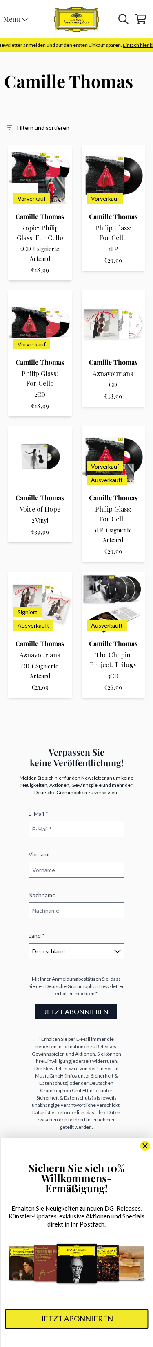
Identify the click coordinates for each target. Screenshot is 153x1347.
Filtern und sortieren (43, 127)
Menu (11, 19)
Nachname (42, 894)
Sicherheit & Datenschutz (64, 1098)
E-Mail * (38, 813)
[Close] (145, 1146)
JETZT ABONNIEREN (76, 1011)
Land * (37, 935)
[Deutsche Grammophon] (77, 19)
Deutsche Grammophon (71, 986)
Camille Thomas (40, 216)
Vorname (40, 854)
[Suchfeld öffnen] (123, 19)
